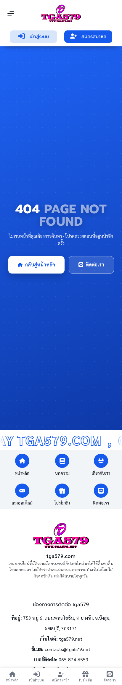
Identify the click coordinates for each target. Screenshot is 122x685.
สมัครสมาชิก (93, 36)
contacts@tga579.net (67, 649)
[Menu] (10, 13)
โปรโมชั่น (62, 502)
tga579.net (70, 639)
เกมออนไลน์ (22, 502)
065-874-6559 (73, 659)
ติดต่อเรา (95, 264)
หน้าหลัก (22, 473)
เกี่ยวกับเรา (101, 473)
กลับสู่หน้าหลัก (40, 264)
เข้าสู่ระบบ (39, 36)
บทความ (62, 473)
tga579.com (61, 555)
